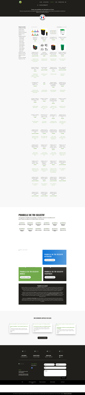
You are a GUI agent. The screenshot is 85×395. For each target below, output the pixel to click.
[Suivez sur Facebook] (32, 368)
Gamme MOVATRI (22, 45)
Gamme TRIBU (21, 46)
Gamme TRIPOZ (21, 49)
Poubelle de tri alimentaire (23, 32)
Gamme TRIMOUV (22, 48)
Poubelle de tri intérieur (22, 36)
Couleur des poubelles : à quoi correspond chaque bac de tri (19, 327)
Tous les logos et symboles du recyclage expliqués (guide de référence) (65, 328)
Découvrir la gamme (25, 277)
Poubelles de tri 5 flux (22, 58)
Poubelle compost (21, 29)
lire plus (11, 331)
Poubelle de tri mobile (22, 52)
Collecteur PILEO (21, 37)
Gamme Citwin (21, 41)
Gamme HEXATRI (21, 44)
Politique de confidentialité (67, 393)
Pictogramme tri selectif (22, 28)
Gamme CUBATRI (21, 42)
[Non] (83, 393)
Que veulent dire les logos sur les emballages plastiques (42, 326)
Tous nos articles (42, 337)
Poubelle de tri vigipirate (22, 57)
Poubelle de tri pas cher (22, 53)
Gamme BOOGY (21, 38)
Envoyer (63, 377)
